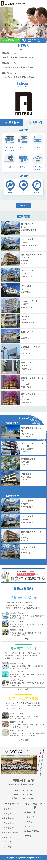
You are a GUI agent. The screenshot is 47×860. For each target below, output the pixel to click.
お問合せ (8, 847)
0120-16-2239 (26, 794)
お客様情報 (9, 828)
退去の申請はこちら (11, 40)
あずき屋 (27, 836)
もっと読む (23, 639)
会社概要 (8, 842)
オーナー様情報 (11, 833)
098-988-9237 (28, 798)
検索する (23, 205)
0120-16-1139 (33, 41)
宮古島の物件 (10, 818)
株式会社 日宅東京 (31, 831)
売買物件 (37, 122)
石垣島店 (31, 826)
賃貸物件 (14, 122)
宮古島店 (31, 822)
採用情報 (8, 837)
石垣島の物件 (10, 823)
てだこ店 (31, 817)
